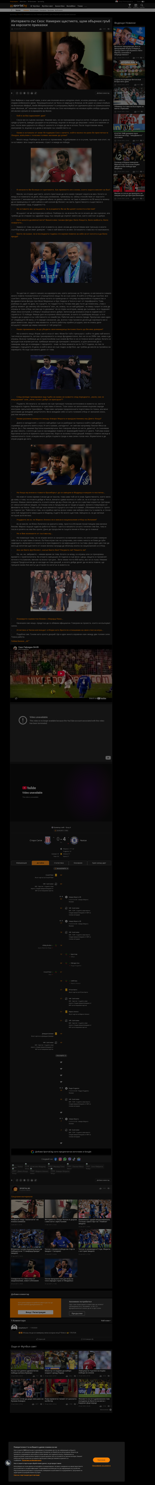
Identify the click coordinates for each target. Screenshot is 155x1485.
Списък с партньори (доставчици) (26, 1475)
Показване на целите (101, 1466)
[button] (8, 1463)
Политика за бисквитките (31, 1460)
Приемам (101, 1460)
